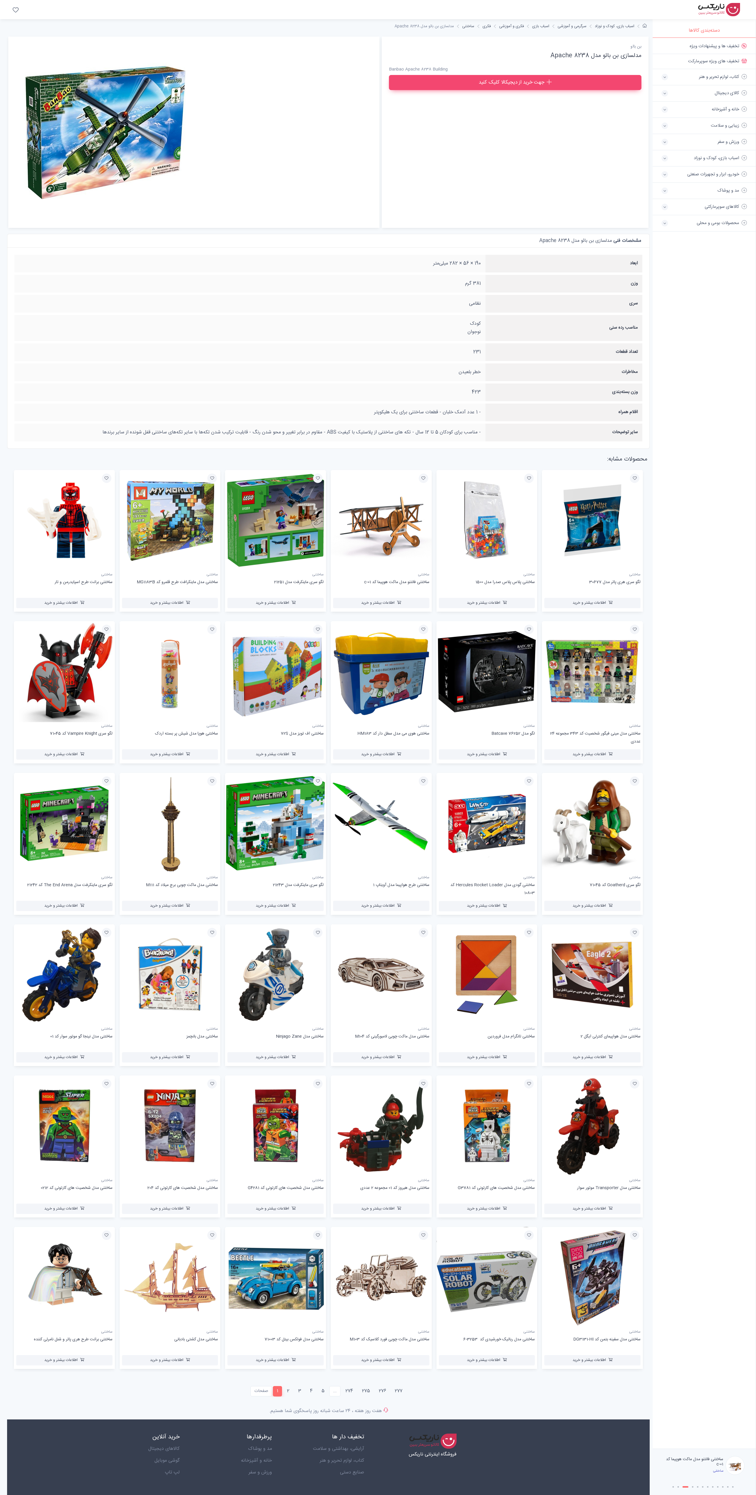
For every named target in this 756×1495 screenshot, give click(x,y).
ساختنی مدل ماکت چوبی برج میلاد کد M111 (182, 885)
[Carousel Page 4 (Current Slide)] (690, 1487)
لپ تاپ (172, 1472)
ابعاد (634, 263)
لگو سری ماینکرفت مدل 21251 (698, 1461)
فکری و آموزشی (511, 26)
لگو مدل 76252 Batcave (513, 733)
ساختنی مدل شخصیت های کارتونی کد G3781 (496, 1188)
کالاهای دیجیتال (164, 1449)
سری (633, 303)
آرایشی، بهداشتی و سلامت (338, 1449)
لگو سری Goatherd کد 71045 (615, 885)
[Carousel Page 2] (678, 1487)
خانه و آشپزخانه (256, 1461)
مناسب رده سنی (623, 327)
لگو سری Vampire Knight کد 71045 (81, 733)
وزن (634, 283)
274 (349, 1391)
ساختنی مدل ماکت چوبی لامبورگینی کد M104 (392, 1036)
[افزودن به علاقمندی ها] (634, 478)
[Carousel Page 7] (707, 1487)
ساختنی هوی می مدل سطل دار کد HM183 (393, 733)
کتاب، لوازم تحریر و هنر (342, 1461)
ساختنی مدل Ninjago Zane (300, 1036)
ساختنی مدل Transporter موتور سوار (609, 1188)
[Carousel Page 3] (683, 1487)
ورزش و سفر (260, 1472)
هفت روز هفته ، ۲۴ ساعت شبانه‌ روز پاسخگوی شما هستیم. (325, 1411)
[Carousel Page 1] (673, 1487)
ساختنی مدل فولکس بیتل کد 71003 (294, 1339)
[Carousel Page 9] (717, 1487)
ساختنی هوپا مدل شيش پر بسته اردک (186, 733)
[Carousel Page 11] (728, 1487)
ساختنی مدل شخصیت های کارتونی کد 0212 (77, 1188)
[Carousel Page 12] (733, 1487)
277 (399, 1391)
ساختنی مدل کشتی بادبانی (196, 1339)
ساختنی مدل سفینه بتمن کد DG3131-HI (607, 1339)
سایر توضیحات (625, 432)
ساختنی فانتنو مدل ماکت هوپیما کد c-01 (396, 582)
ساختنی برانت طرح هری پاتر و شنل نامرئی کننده (73, 1339)
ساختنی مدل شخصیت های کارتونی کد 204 (182, 1188)
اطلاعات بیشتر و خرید (589, 603)
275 (366, 1391)
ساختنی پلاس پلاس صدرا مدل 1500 (505, 582)
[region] (704, 743)
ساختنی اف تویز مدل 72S (302, 733)
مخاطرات (630, 372)
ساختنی (468, 26)
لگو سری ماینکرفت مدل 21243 (298, 885)
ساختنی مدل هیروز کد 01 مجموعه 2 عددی (394, 1188)
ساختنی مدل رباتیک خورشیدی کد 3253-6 (499, 1339)
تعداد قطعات (627, 351)
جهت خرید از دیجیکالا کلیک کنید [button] (511, 82)
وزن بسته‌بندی (625, 392)
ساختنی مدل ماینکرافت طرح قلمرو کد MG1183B (177, 582)
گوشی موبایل (167, 1461)
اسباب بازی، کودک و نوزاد (614, 26)
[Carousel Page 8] (712, 1487)
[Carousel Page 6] (702, 1487)
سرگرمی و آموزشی (572, 26)
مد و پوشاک (260, 1449)
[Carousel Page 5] (697, 1487)
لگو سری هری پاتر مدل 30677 (615, 582)
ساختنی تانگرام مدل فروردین (511, 1036)
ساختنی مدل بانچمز (202, 1036)
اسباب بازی (540, 26)
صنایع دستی (352, 1472)
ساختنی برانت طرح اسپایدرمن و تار (84, 582)
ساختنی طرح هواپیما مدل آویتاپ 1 (401, 885)
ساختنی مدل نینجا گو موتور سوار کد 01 (81, 1036)
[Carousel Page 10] (723, 1487)
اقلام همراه (628, 412)
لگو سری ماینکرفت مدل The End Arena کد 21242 (70, 885)
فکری (487, 26)
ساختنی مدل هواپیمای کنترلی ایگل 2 (611, 1036)
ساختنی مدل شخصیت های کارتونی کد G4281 (286, 1188)
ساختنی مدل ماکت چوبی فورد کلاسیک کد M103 (389, 1339)
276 (382, 1391)
